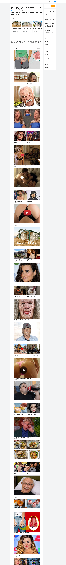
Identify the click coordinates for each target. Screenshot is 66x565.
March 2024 (46, 54)
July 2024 (46, 48)
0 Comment (23, 10)
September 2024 (47, 45)
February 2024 (47, 55)
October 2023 (47, 61)
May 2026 (46, 37)
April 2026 (46, 38)
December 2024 (47, 41)
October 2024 (47, 44)
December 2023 (47, 58)
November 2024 (47, 42)
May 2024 (46, 51)
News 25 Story (14, 1)
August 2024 (46, 47)
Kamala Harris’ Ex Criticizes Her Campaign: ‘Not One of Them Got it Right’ (49, 26)
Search (46, 4)
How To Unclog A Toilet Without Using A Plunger (49, 24)
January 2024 (47, 57)
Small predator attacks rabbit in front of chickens (49, 21)
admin (16, 10)
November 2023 (47, 60)
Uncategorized (13, 10)
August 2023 (46, 64)
